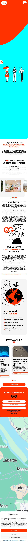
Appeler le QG (14, 404)
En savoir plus (5, 376)
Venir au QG (14, 408)
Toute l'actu (14, 384)
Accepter (14, 530)
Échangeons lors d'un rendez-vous (12, 274)
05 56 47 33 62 (14, 413)
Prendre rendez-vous (14, 401)
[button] (26, 514)
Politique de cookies (7, 540)
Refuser (14, 534)
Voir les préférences (14, 537)
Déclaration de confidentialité (18, 540)
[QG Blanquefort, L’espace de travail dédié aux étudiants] (4, 3)
